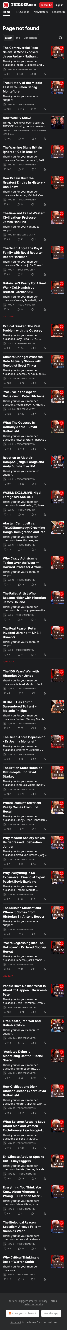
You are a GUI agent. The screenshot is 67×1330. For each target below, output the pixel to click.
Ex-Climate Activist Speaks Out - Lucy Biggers (23, 1159)
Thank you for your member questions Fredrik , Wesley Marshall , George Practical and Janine (25, 717)
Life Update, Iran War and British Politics (22, 1023)
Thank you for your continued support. (21, 643)
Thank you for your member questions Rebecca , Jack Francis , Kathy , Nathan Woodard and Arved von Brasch (24, 958)
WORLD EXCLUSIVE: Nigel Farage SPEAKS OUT (22, 495)
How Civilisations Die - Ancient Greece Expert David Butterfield (24, 1091)
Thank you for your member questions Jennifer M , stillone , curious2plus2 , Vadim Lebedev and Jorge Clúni (25, 747)
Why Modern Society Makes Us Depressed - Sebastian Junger (24, 842)
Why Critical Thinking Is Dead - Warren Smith (21, 1260)
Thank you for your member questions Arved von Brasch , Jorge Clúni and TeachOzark (24, 853)
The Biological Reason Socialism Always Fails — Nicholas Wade (22, 1227)
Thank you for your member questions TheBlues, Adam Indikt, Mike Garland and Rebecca (23, 783)
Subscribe (46, 5)
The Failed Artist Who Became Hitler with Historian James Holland (24, 598)
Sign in (59, 5)
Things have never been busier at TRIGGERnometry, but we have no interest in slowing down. (23, 124)
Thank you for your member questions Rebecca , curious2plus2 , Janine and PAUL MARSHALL (25, 372)
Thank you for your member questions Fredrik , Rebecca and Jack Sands (22, 62)
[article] (33, 61)
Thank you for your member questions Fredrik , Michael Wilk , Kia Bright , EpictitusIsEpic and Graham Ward (23, 1101)
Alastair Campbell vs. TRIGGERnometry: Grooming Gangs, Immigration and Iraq (24, 528)
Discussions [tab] (30, 37)
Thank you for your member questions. (20, 1268)
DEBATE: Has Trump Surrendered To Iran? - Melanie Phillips (20, 706)
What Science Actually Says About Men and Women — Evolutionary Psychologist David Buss (24, 1126)
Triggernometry (27, 69)
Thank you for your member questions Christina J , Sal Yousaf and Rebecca (22, 263)
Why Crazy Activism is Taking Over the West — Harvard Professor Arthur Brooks (22, 563)
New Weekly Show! (17, 118)
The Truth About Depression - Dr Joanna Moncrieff (24, 739)
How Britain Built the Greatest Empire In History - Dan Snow (24, 182)
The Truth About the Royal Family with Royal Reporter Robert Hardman (23, 252)
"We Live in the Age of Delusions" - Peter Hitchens (23, 394)
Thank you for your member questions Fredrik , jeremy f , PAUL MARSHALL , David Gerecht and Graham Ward (24, 158)
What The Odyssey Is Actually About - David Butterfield (20, 427)
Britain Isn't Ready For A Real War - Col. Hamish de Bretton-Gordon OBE (24, 287)
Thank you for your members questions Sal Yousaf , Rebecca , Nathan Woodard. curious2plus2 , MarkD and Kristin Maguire (23, 1237)
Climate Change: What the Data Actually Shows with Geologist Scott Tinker (23, 361)
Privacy (43, 1301)
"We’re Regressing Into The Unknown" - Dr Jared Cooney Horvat (24, 947)
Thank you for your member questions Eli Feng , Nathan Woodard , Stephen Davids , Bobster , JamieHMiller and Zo (21, 1136)
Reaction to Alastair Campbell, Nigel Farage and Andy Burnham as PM (23, 462)
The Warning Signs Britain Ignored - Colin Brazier (22, 150)
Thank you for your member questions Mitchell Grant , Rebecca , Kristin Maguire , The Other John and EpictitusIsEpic (25, 437)
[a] (58, 52)
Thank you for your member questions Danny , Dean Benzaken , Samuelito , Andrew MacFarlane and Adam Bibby (24, 818)
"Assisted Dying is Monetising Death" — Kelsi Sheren (23, 1056)
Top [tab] (18, 37)
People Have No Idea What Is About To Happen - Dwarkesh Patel (25, 990)
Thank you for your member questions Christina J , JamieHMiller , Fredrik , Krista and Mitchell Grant (24, 608)
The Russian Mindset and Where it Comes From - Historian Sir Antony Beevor (23, 912)
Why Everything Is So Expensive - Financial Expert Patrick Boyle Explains (24, 877)
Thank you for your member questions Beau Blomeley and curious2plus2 (21, 538)
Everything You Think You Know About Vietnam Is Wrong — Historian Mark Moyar (22, 1192)
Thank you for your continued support (21, 97)
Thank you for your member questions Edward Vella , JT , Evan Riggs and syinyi (23, 503)
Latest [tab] (8, 37)
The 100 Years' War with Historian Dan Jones (21, 673)
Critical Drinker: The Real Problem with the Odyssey (22, 328)
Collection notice (33, 1304)
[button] (6, 12)
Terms (53, 1301)
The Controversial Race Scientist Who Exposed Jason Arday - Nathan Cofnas (20, 52)
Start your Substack (24, 1313)
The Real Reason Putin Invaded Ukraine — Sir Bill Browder (22, 633)
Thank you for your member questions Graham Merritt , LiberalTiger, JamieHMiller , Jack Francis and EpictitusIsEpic (22, 888)
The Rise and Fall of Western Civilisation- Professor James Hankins (24, 217)
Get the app (51, 1313)
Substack (16, 1322)
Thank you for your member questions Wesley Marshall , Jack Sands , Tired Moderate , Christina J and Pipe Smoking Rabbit (24, 298)
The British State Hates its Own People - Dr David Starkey (22, 772)
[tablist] (21, 37)
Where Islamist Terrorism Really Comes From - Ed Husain (22, 807)
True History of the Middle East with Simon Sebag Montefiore (22, 87)
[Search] (60, 37)
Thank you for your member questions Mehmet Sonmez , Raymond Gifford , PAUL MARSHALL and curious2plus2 (21, 1066)
